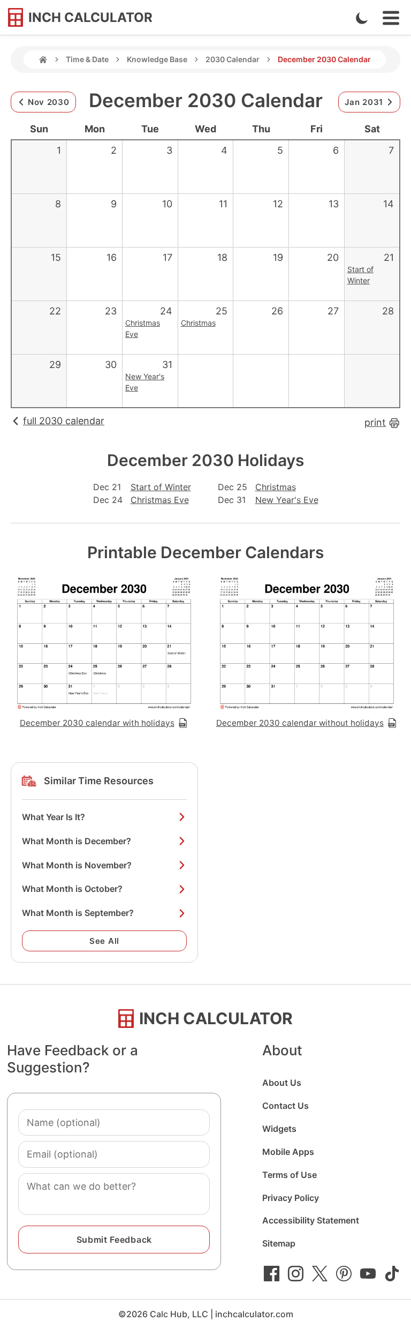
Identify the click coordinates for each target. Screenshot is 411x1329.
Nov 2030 (49, 102)
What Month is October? (72, 888)
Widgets (279, 1128)
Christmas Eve (160, 499)
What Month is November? (77, 865)
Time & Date (87, 59)
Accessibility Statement (310, 1220)
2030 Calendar (233, 59)
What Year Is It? (53, 817)
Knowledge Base (157, 59)
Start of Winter (161, 487)
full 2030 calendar (63, 420)
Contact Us (285, 1105)
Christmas (198, 322)
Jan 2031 (364, 102)
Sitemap (278, 1243)
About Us (281, 1082)
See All (104, 941)
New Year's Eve (286, 499)
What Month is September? (78, 912)
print (375, 422)
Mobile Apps (288, 1151)
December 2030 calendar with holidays (97, 723)
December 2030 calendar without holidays (300, 723)
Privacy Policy (290, 1197)
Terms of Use (289, 1174)
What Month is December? (76, 841)
